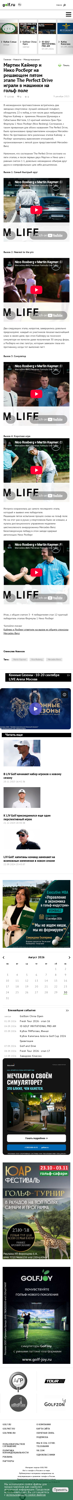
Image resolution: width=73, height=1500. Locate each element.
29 (56, 992)
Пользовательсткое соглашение (14, 1445)
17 (7, 987)
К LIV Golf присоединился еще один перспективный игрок (27, 817)
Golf (9, 5)
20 (36, 987)
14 (46, 981)
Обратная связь (45, 1433)
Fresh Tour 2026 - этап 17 (35, 1051)
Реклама (7, 1457)
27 (36, 992)
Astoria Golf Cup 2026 (53, 1036)
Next (64, 37)
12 (27, 981)
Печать (66, 66)
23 (65, 987)
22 (56, 987)
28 (46, 992)
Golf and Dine (28, 1046)
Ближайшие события (66, 1010)
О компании (43, 1425)
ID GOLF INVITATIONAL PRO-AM (48, 44)
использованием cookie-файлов (26, 1495)
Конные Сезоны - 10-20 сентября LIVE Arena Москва (68, 677)
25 (17, 992)
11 (17, 981)
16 (65, 981)
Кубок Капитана (29, 1036)
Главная (7, 60)
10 (7, 981)
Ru (19, 5)
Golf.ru (7, 1425)
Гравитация (26, 1041)
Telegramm (42, 1446)
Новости (17, 60)
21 (46, 987)
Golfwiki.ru (9, 1433)
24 (7, 992)
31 (7, 998)
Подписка (42, 1437)
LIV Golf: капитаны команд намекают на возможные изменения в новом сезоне (29, 859)
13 (36, 981)
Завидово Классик (31, 1056)
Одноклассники (45, 1455)
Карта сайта (43, 1429)
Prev (9, 37)
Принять (60, 1490)
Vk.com (40, 1451)
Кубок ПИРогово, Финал (34, 1031)
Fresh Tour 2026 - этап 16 (35, 1021)
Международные (32, 60)
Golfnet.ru (9, 1429)
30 (65, 992)
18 (17, 987)
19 (27, 987)
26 (27, 992)
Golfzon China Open (30, 43)
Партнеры (8, 1461)
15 (56, 981)
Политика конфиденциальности (14, 1452)
